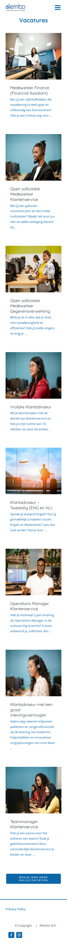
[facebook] (11, 935)
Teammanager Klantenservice (24, 824)
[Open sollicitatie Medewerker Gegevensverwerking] (33, 269)
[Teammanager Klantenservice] (33, 790)
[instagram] (19, 935)
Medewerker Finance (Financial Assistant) (29, 90)
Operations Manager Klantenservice (29, 606)
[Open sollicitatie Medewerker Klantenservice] (33, 157)
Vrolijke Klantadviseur (30, 406)
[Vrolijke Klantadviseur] (33, 375)
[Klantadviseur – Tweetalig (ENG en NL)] (33, 471)
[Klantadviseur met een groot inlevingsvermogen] (33, 673)
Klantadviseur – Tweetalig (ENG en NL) (31, 505)
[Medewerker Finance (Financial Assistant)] (33, 56)
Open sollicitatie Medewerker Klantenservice (25, 194)
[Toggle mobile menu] (58, 7)
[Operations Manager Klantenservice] (33, 572)
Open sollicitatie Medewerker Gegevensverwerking (30, 306)
